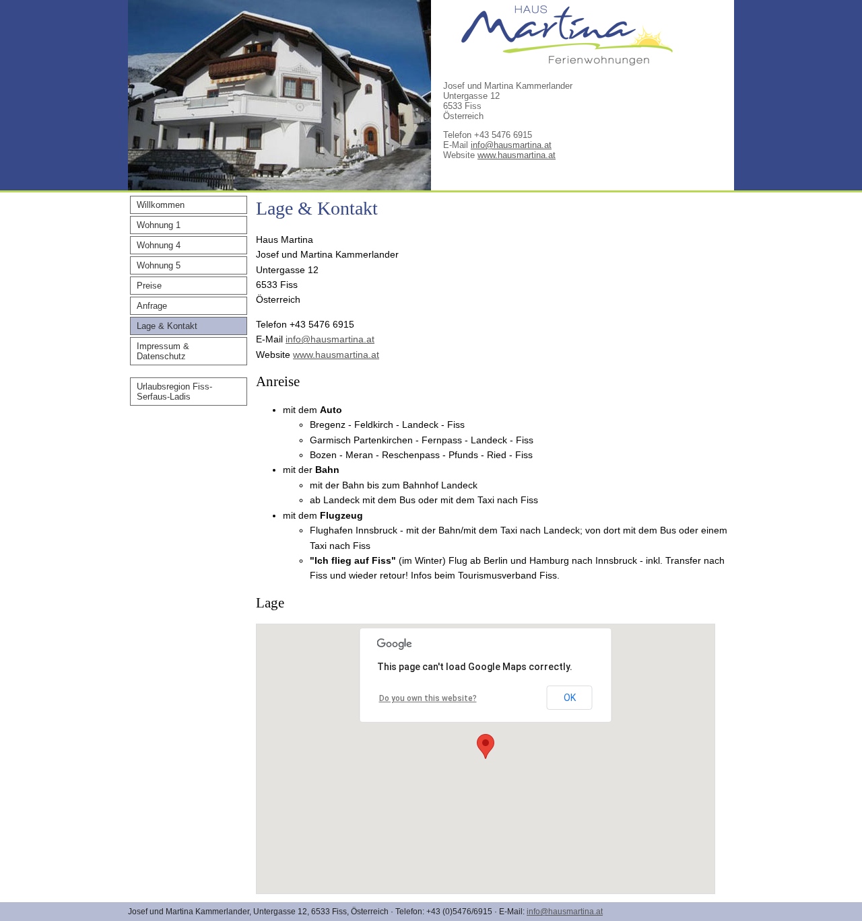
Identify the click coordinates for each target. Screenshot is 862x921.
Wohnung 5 (158, 265)
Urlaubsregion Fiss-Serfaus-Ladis (174, 391)
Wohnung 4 (158, 245)
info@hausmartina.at (511, 145)
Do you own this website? (428, 698)
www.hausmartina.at (516, 155)
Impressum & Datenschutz (163, 351)
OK (570, 697)
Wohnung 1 (158, 225)
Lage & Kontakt (167, 326)
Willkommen (161, 205)
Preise (149, 286)
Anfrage (152, 306)
